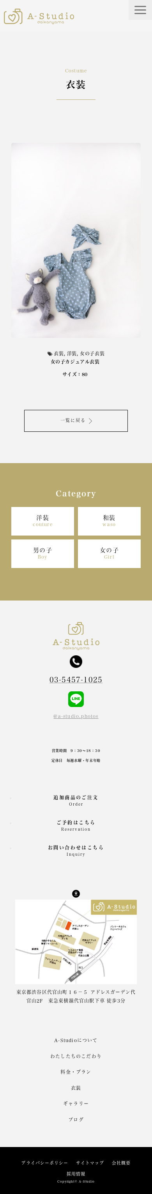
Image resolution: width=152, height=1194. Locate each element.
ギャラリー (76, 1103)
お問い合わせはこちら (76, 850)
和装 (109, 521)
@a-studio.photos (75, 716)
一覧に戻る (73, 420)
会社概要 (121, 1163)
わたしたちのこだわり (76, 1056)
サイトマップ (90, 1163)
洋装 (42, 521)
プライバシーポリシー (44, 1163)
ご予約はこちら (76, 825)
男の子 (43, 553)
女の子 (109, 553)
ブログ (76, 1119)
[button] (140, 10)
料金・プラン (75, 1072)
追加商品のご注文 (75, 800)
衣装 (76, 1088)
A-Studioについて (75, 1040)
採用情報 (76, 1174)
